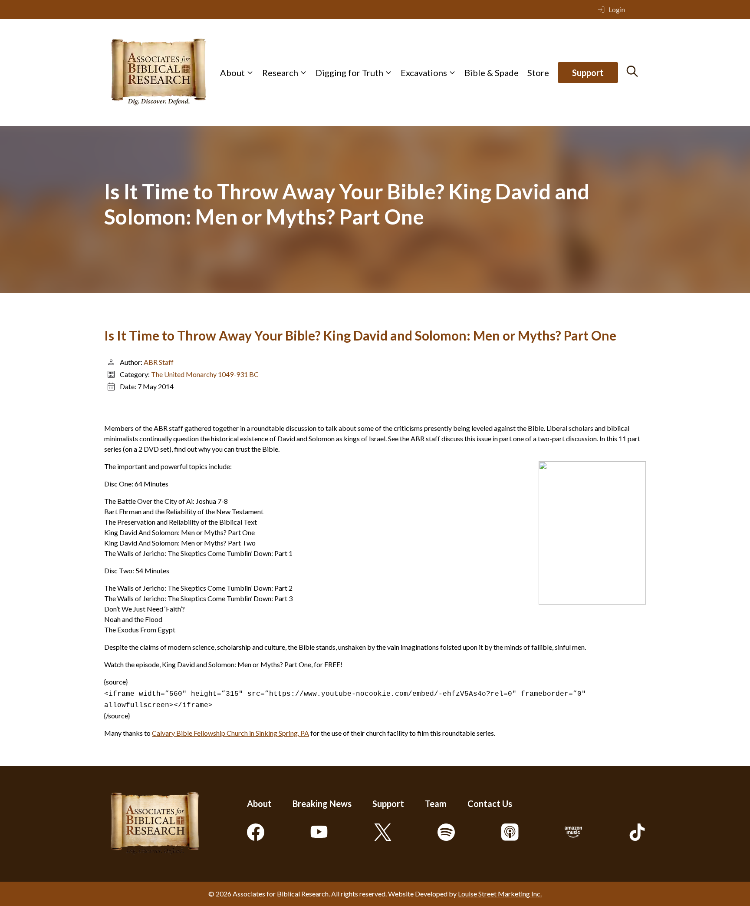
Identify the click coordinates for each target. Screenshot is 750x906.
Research (280, 72)
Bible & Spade (491, 72)
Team (436, 803)
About (232, 72)
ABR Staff (159, 362)
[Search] (632, 71)
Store (538, 72)
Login (617, 9)
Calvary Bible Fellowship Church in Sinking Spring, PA (230, 733)
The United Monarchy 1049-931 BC (205, 374)
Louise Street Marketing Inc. (500, 893)
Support (588, 72)
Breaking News (322, 803)
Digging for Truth (349, 72)
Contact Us (489, 803)
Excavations (424, 72)
